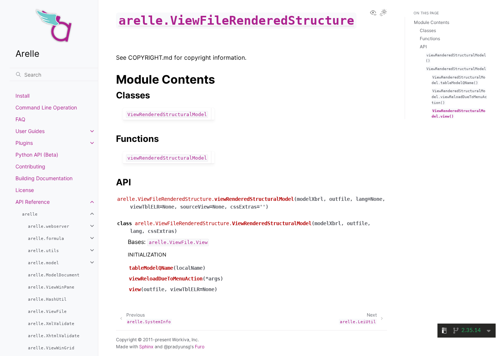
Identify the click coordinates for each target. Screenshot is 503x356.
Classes (428, 30)
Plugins (24, 143)
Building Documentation (44, 178)
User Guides (30, 131)
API (423, 46)
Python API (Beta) (36, 154)
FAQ (20, 119)
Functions (430, 38)
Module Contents (431, 22)
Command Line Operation (46, 107)
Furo (199, 346)
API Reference (32, 202)
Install (22, 96)
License (24, 190)
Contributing (30, 166)
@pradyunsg (177, 346)
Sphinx (146, 346)
